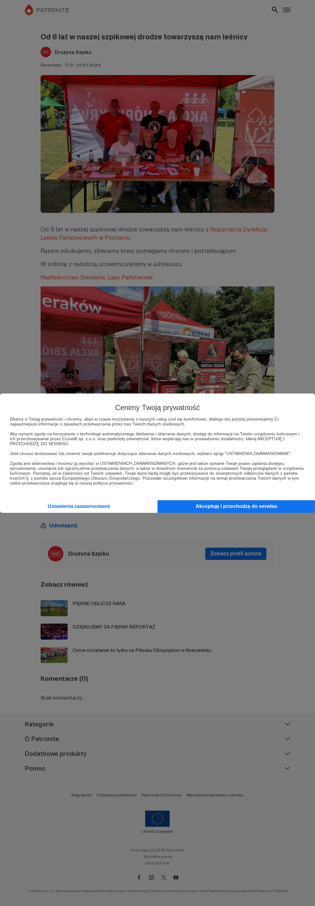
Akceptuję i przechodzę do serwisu (236, 506)
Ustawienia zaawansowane (79, 506)
